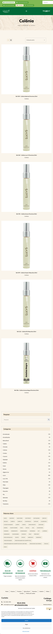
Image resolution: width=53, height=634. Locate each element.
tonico (46, 543)
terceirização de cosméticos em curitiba (15, 543)
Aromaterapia (6, 434)
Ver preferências (26, 628)
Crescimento (32, 524)
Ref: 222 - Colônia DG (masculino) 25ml (26, 331)
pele (30, 534)
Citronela (5, 446)
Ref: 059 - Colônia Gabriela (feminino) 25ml (26, 96)
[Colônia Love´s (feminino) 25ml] (26, 128)
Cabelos (5, 443)
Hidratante (14, 530)
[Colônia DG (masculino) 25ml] (26, 304)
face (21, 527)
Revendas (34, 591)
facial (27, 527)
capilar (36, 521)
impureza (32, 530)
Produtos (25, 25)
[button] (49, 609)
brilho (6, 521)
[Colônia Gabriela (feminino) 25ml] (26, 69)
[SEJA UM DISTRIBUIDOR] (7, 563)
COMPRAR (32, 571)
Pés (4, 494)
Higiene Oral (6, 472)
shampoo (38, 537)
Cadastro (41, 591)
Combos (5, 453)
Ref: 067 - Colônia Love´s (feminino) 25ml (26, 155)
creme (24, 524)
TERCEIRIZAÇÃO (45, 571)
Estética (5, 462)
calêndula (28, 521)
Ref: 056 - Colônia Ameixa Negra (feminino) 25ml (26, 390)
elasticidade (13, 527)
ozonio (24, 534)
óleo (5, 546)
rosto (17, 537)
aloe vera (19, 518)
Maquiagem (5, 488)
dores (5, 527)
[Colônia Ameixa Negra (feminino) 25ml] (26, 363)
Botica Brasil (6, 440)
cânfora (41, 524)
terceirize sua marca (35, 543)
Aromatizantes (6, 437)
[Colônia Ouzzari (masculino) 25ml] (26, 246)
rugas (23, 537)
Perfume (36, 534)
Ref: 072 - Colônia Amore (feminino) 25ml (26, 214)
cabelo (13, 521)
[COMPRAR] (32, 563)
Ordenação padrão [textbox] (30, 40)
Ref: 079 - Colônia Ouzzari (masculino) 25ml (26, 272)
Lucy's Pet (5, 478)
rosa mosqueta (8, 537)
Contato (22, 593)
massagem (6, 534)
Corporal (5, 456)
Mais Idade (5, 481)
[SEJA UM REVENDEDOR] (20, 563)
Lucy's (4, 475)
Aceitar (26, 620)
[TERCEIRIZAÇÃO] (45, 563)
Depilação (5, 459)
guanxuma (40, 527)
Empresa (13, 591)
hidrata (6, 530)
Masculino (5, 491)
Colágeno (44, 521)
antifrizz (28, 518)
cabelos (20, 521)
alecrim (12, 518)
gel (33, 527)
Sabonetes (5, 497)
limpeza (45, 530)
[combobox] (35, 40)
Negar (26, 624)
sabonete (30, 537)
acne (5, 518)
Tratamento (5, 504)
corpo (17, 524)
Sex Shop (5, 500)
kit (39, 530)
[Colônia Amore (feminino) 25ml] (26, 187)
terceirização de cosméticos (23, 540)
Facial (4, 466)
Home (19, 25)
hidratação (23, 530)
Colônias (26, 98)
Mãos (4, 485)
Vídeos (47, 591)
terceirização (8, 540)
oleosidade (15, 534)
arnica (44, 518)
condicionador (8, 524)
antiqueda (36, 518)
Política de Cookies (25, 631)
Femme (4, 469)
